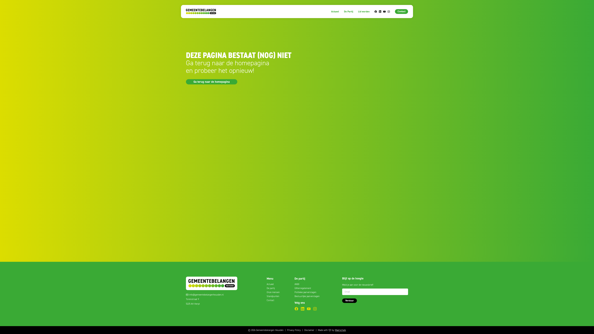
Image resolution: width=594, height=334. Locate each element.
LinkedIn (380, 11)
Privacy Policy (294, 330)
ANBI (297, 284)
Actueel (335, 11)
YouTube (384, 11)
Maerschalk (340, 330)
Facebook (375, 11)
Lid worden (364, 11)
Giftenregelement (303, 288)
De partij (271, 288)
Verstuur (349, 300)
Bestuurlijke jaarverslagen (307, 296)
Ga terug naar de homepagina (212, 82)
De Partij (348, 11)
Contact (401, 11)
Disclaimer (309, 330)
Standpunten (273, 296)
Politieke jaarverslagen (305, 292)
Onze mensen (273, 292)
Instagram (388, 11)
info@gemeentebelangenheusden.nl (206, 294)
